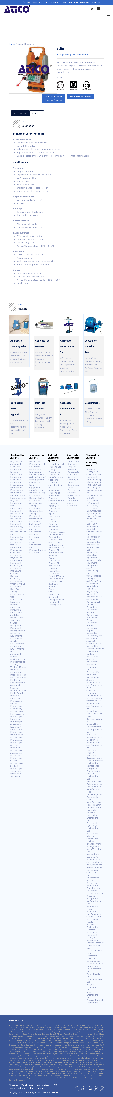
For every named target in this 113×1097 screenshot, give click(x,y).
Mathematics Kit (18, 690)
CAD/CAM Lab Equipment (93, 475)
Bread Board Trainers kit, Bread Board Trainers (54, 494)
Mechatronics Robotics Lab (93, 543)
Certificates (27, 1085)
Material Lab (92, 526)
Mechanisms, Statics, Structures (92, 880)
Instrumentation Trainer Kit (56, 548)
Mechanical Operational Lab (92, 872)
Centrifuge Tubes (72, 481)
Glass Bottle (73, 495)
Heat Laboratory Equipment (16, 508)
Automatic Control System (94, 642)
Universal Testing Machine (56, 598)
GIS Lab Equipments (92, 499)
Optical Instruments (16, 546)
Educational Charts (16, 639)
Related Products (54, 100)
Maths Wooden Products (17, 694)
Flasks (70, 487)
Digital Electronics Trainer (54, 516)
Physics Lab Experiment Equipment (16, 560)
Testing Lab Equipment (54, 572)
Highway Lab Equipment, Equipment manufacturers (93, 507)
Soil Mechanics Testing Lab (93, 577)
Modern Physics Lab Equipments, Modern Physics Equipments (18, 537)
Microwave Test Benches (56, 554)
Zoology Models (18, 667)
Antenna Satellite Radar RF (56, 485)
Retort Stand (16, 617)
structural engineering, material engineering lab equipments (94, 594)
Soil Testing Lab (94, 581)
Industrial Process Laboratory (92, 521)
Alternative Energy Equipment (92, 620)
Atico (55, 1092)
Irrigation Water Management (94, 845)
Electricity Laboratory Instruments (16, 474)
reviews (37, 113)
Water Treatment (91, 954)
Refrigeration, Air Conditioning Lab (94, 901)
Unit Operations (94, 950)
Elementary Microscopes (17, 710)
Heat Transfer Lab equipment (94, 806)
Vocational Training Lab (54, 603)
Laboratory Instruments (16, 608)
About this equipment (80, 96)
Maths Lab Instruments (16, 671)
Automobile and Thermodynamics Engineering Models (95, 650)
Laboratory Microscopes (16, 730)
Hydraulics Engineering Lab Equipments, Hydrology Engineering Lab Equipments (92, 824)
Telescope (15, 771)
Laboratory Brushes (16, 603)
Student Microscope (16, 767)
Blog (31, 1088)
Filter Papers (17, 594)
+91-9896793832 (58, 2)
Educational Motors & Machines (54, 524)
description (20, 113)
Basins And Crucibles (15, 572)
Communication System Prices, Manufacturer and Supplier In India (94, 703)
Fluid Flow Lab (93, 485)
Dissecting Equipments (16, 634)
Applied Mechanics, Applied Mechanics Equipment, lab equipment (94, 632)
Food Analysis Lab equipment (94, 488)
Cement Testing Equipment (37, 499)
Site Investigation (54, 593)
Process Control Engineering (37, 551)
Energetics (91, 768)
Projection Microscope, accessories (16, 750)
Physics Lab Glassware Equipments (16, 552)
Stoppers (72, 506)
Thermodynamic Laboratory (94, 964)
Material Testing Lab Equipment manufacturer (56, 579)
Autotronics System (92, 657)
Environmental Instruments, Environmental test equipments (17, 648)
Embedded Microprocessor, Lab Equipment (56, 532)
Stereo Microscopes (16, 762)
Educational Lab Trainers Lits (56, 465)
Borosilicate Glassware (73, 473)
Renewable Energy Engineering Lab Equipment (94, 910)
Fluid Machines (93, 781)
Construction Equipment (35, 520)
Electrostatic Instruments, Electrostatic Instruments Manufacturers (17, 490)
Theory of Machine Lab (92, 938)
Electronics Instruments (16, 481)
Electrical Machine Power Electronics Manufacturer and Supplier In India (94, 741)
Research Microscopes (16, 756)
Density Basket (93, 402)
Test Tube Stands (15, 621)
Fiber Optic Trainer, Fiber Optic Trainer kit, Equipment (55, 541)
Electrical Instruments (16, 468)
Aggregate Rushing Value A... (67, 408)
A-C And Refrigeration (93, 613)
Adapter (71, 467)
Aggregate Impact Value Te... (67, 346)
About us (13, 1085)
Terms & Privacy (17, 1088)
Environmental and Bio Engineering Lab (93, 775)
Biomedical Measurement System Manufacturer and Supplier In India (94, 681)
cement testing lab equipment (94, 480)
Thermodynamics (95, 943)
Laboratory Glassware (73, 462)
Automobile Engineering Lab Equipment (37, 472)
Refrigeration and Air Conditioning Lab (93, 569)
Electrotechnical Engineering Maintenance (94, 763)
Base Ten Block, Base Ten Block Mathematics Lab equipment (18, 679)
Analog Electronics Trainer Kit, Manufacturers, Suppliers (56, 474)
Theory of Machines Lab (93, 959)
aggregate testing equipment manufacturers (36, 486)
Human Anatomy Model (18, 658)
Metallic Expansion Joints (72, 500)
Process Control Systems (94, 894)
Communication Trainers (56, 502)
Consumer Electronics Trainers (54, 508)
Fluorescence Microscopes (17, 715)
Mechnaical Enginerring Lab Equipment (37, 464)
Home (12, 44)
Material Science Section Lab (94, 531)
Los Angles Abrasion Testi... (91, 346)
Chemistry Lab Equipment (17, 566)
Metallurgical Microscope (16, 736)
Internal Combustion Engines (92, 839)
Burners (14, 576)
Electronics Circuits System (94, 756)
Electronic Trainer (91, 751)
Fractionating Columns (73, 491)
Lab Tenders (43, 1085)
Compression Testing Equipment (36, 506)
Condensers (73, 485)
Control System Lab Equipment (94, 712)
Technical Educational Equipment (92, 607)
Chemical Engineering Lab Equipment (94, 693)
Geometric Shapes (15, 686)
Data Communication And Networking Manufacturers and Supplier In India (94, 724)
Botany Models (17, 630)
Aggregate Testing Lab (92, 470)
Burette (71, 477)
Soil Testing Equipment (35, 525)
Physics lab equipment (16, 462)
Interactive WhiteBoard (16, 775)
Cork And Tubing (15, 590)
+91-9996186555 (40, 2)
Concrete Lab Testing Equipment (36, 513)
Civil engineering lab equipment (37, 478)
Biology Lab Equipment (16, 626)
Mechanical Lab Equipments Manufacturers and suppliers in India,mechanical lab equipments (94, 861)
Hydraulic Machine (91, 811)
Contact (41, 1088)
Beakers (71, 469)
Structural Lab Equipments (93, 918)
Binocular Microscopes (16, 704)
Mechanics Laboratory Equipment (16, 521)
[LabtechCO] (17, 9)
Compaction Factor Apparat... (16, 408)
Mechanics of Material (92, 538)
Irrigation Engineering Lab (35, 537)
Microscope (16, 740)
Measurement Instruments (17, 514)
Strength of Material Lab (92, 585)
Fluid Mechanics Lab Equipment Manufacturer (94, 786)
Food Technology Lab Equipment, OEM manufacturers (94, 797)
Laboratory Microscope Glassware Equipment (16, 723)
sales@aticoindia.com (90, 2)
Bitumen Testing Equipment (37, 494)
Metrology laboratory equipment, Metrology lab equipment (93, 557)
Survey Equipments (35, 530)
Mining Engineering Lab (35, 545)
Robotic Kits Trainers (54, 567)
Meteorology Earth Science (17, 527)
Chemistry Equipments (16, 579)
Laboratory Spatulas (16, 613)
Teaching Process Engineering (92, 924)
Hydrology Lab (93, 513)
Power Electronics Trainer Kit (54, 560)
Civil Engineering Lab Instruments (71, 54)
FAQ (55, 1085)
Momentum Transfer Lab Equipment (93, 888)
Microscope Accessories (16, 743)
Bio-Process (92, 662)
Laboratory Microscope (16, 699)
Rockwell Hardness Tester (53, 586)
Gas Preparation (16, 598)
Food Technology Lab (94, 493)
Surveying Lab (93, 602)
